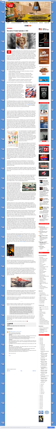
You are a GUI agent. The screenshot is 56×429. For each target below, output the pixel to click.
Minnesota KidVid (42, 272)
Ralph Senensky (42, 277)
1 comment (8, 324)
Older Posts (34, 370)
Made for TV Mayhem (43, 298)
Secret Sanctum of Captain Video (44, 236)
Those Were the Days (43, 286)
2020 (40, 396)
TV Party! (41, 285)
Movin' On (41, 273)
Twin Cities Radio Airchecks (44, 320)
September (42, 348)
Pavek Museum (42, 332)
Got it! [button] (51, 427)
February (42, 392)
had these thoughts (23, 241)
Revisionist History (42, 300)
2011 (40, 408)
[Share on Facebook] (9, 323)
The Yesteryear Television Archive (44, 321)
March (42, 390)
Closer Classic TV (42, 292)
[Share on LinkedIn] (12, 323)
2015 (40, 403)
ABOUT (8, 22)
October (42, 347)
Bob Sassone (41, 257)
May (41, 388)
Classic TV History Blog (43, 259)
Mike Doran (11, 331)
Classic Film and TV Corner (43, 258)
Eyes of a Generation (42, 264)
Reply (10, 355)
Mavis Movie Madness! (43, 271)
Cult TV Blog (42, 246)
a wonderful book (29, 104)
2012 (40, 407)
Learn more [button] (28, 427)
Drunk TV (41, 263)
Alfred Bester (19, 235)
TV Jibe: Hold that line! (43, 365)
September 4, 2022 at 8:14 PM (17, 331)
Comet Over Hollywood (43, 260)
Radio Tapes (41, 314)
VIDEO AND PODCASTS (33, 22)
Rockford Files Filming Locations (44, 276)
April (41, 389)
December (42, 344)
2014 (40, 404)
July (41, 385)
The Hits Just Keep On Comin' (44, 266)
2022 (40, 343)
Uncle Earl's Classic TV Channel (44, 322)
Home (21, 370)
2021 (40, 395)
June (41, 386)
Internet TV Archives (42, 313)
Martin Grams (41, 270)
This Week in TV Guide (22, 325)
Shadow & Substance (43, 278)
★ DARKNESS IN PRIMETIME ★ (16, 22)
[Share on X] (7, 323)
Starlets (18, 325)
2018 (40, 399)
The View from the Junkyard (44, 287)
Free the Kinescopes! (42, 312)
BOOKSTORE (25, 22)
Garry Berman (42, 265)
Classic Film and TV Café (43, 231)
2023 (40, 342)
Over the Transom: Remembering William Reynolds (43, 368)
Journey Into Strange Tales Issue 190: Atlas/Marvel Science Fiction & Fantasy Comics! (44, 228)
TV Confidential (42, 301)
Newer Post (8, 370)
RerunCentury (42, 315)
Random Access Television (43, 299)
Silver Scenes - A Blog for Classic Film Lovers (43, 242)
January (42, 393)
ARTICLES (41, 22)
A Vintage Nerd (42, 288)
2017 (40, 400)
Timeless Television (42, 319)
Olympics (14, 325)
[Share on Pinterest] (10, 323)
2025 (40, 339)
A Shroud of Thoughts (43, 279)
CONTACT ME (46, 22)
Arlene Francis (10, 325)
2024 (40, 340)
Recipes (16, 325)
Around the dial (42, 357)
